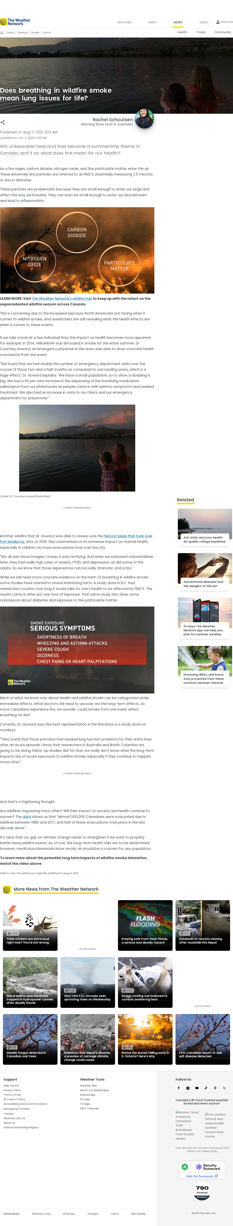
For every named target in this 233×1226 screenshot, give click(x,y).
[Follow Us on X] (224, 1088)
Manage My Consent (17, 1108)
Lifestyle (23, 32)
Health (35, 32)
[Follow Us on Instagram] (187, 1088)
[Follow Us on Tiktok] (206, 1088)
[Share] (2, 122)
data (27, 816)
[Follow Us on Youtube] (197, 1088)
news (10, 32)
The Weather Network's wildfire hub (62, 298)
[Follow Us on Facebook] (178, 1088)
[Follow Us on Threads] (215, 1088)
